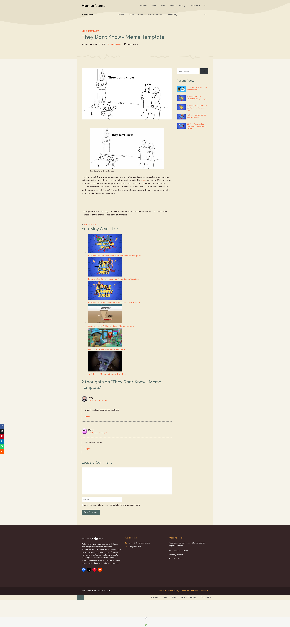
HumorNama (94, 5)
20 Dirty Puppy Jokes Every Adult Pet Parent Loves (196, 126)
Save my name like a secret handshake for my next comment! (112, 505)
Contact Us (204, 591)
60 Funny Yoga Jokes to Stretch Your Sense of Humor (197, 108)
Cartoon (87, 225)
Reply (87, 416)
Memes (143, 5)
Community (195, 5)
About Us (162, 591)
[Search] (204, 71)
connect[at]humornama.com (139, 543)
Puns (163, 5)
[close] (146, 618)
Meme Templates (90, 31)
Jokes (153, 5)
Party (93, 225)
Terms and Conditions (189, 591)
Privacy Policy (173, 591)
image (144, 180)
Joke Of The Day (177, 5)
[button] (205, 5)
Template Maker (114, 44)
